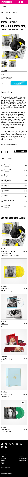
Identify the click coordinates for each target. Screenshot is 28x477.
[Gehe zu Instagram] (10, 445)
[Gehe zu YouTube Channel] (21, 445)
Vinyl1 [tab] (3, 158)
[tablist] (14, 70)
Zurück (5, 6)
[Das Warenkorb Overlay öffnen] (22, 2)
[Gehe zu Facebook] (7, 445)
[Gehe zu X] (14, 445)
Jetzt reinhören (21, 151)
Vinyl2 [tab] (10, 158)
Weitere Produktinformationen (9, 144)
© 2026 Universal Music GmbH (6, 473)
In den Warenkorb (18, 83)
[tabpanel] (14, 80)
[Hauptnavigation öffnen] (26, 2)
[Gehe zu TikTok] (3, 445)
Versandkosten (9, 77)
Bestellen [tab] (4, 70)
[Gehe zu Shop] (18, 445)
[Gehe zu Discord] (6, 447)
